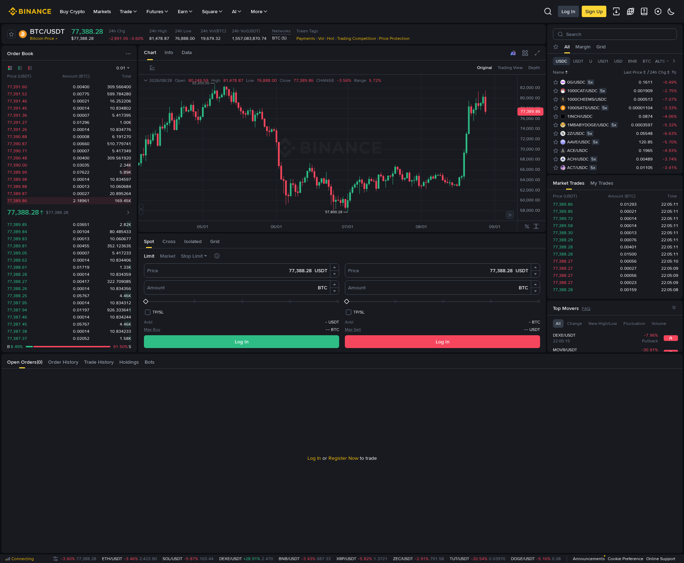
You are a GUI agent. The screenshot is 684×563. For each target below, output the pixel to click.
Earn (183, 11)
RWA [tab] (661, 46)
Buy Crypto (72, 11)
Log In (568, 11)
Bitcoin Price (42, 38)
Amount (156, 287)
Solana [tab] (642, 46)
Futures (155, 11)
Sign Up (594, 11)
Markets (102, 11)
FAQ (586, 308)
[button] (334, 267)
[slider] (241, 301)
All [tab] (567, 46)
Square (210, 11)
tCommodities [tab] (613, 46)
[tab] (150, 53)
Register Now (343, 458)
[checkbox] (154, 312)
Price (152, 270)
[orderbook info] (128, 212)
